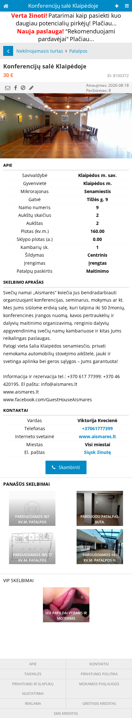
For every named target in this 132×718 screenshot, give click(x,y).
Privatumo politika (99, 673)
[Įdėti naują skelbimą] (117, 6)
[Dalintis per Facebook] (15, 87)
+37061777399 (97, 428)
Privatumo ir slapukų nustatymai (33, 688)
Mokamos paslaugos (99, 683)
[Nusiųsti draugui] (7, 87)
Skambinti (69, 467)
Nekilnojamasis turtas (39, 51)
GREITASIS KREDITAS (99, 703)
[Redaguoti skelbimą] (31, 87)
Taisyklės (32, 673)
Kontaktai (99, 663)
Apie (33, 663)
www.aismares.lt (97, 436)
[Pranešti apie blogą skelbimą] (23, 87)
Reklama (33, 703)
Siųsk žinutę (97, 452)
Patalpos (78, 51)
